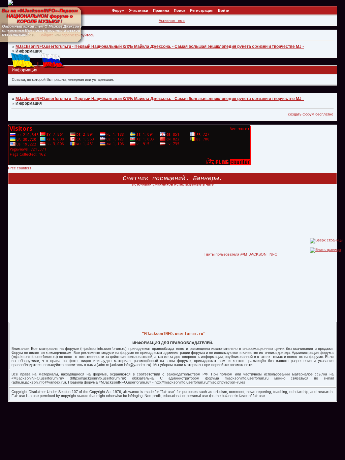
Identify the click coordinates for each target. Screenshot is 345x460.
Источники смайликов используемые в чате (173, 184)
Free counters (19, 168)
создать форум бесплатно (310, 114)
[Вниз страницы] (325, 250)
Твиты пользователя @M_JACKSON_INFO (241, 254)
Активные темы (172, 21)
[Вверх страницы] (326, 240)
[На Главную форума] (10, 4)
